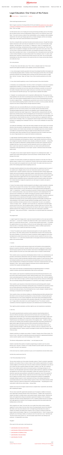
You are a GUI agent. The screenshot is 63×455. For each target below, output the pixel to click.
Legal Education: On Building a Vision (19, 432)
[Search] (60, 6)
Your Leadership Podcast (16, 6)
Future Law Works (55, 6)
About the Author (5, 6)
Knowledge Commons (44, 6)
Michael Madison (15, 16)
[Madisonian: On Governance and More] (31, 2)
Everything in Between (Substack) (30, 6)
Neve (2, 453)
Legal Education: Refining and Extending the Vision (22, 430)
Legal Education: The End (16, 437)
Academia (30, 16)
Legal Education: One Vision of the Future (20, 427)
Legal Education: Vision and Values (18, 434)
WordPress (12, 453)
